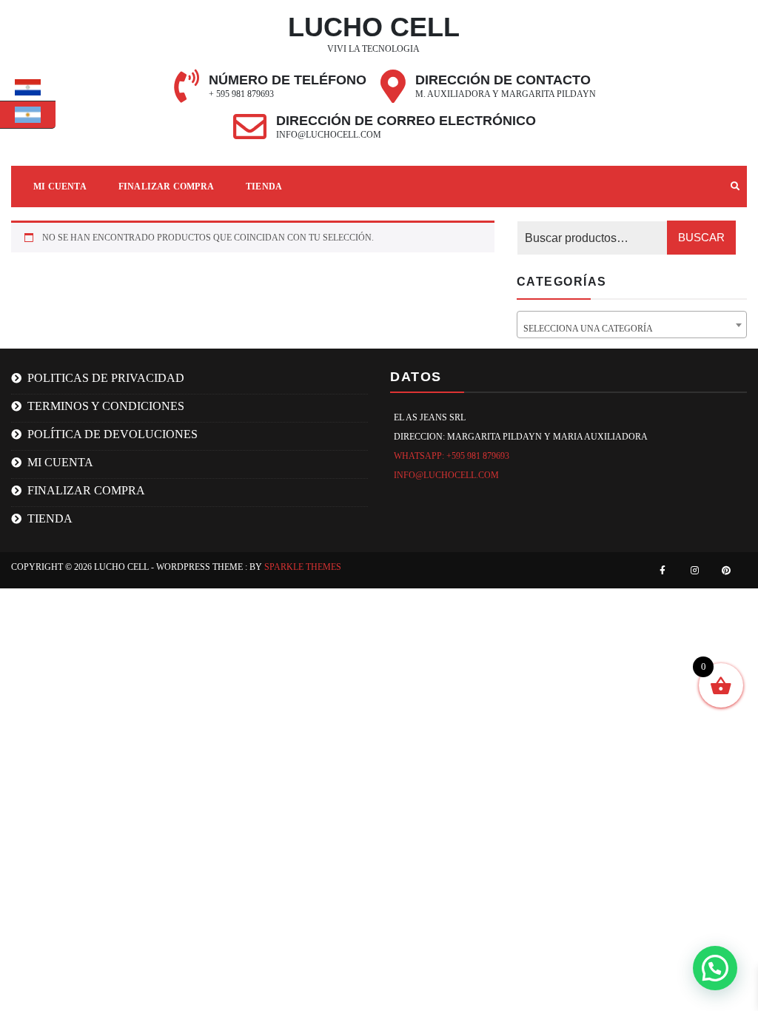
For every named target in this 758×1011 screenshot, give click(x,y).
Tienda (264, 186)
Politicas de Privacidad (105, 378)
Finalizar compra (166, 186)
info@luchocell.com (328, 135)
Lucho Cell (374, 27)
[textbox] (631, 329)
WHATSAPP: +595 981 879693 (451, 456)
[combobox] (632, 324)
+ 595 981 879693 (241, 94)
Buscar (701, 237)
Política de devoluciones (112, 434)
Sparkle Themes (302, 567)
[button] (715, 968)
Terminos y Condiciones (105, 406)
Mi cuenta (60, 462)
